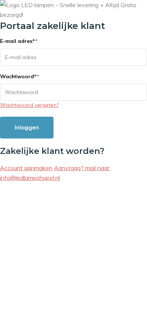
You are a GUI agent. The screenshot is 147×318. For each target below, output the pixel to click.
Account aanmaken (26, 168)
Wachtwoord (19, 76)
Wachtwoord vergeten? (29, 105)
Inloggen (27, 127)
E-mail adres (19, 41)
